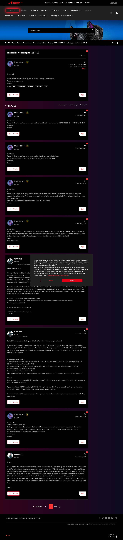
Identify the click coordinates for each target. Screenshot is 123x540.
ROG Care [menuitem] (23, 10)
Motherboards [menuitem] (9, 15)
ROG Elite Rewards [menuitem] (66, 15)
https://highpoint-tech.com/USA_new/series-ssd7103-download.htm (57, 289)
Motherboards (27, 43)
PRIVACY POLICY (83, 524)
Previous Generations (39, 43)
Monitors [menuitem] (32, 15)
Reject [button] (51, 280)
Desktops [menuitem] (54, 10)
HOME (16, 518)
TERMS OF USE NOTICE (72, 524)
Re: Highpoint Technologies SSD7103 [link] (78, 43)
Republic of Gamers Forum (13, 43)
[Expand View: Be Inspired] (18, 10)
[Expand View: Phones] (91, 10)
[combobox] (61, 30)
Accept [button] (72, 280)
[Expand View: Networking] (58, 15)
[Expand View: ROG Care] (28, 10)
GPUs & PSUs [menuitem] (21, 15)
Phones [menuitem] (87, 10)
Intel (14, 86)
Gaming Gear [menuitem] (42, 15)
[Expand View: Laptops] (68, 10)
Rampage (30, 86)
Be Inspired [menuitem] (13, 10)
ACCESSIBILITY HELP (34, 518)
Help (111, 13)
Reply (82, 95)
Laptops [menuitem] (64, 10)
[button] (9, 95)
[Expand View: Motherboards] (14, 15)
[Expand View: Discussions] (49, 10)
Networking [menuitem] (54, 15)
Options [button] (114, 43)
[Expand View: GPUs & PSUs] (26, 15)
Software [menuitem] (33, 10)
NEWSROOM (23, 518)
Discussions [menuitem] (44, 10)
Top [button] (9, 535)
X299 (46, 86)
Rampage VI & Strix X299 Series (57, 43)
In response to (23, 264)
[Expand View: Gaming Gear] (47, 15)
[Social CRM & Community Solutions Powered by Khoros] (113, 536)
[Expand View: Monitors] (36, 15)
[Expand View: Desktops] (59, 10)
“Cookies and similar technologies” (57, 275)
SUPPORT (87, 3)
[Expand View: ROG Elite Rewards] (73, 15)
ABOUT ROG (9, 518)
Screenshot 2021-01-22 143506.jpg (19, 312)
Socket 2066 (39, 86)
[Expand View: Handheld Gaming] (82, 10)
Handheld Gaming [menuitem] (75, 10)
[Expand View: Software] (37, 10)
